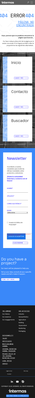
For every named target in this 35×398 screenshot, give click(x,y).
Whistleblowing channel (7, 345)
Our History (6, 314)
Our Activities (24, 311)
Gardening (22, 328)
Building (21, 322)
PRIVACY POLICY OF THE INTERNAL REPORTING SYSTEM (9, 356)
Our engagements (8, 320)
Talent (4, 338)
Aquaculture (23, 325)
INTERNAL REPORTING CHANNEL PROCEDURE (9, 350)
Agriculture (22, 320)
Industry (21, 314)
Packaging (22, 331)
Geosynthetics (23, 317)
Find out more (8, 279)
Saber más (19, 78)
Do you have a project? (17, 396)
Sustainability (7, 335)
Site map (26, 371)
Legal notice (7, 361)
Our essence (6, 317)
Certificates (7, 341)
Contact (5, 364)
